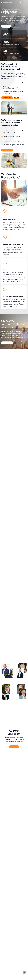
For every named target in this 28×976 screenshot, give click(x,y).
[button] (26, 2)
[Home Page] (6, 2)
